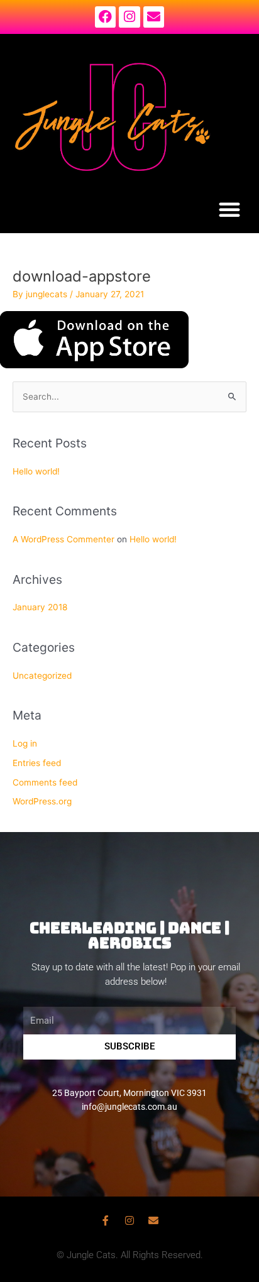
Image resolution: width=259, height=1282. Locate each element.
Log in (25, 743)
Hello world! (36, 471)
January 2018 (40, 607)
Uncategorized (42, 676)
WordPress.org (42, 801)
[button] (229, 209)
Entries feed (37, 763)
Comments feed (45, 782)
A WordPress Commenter (63, 539)
